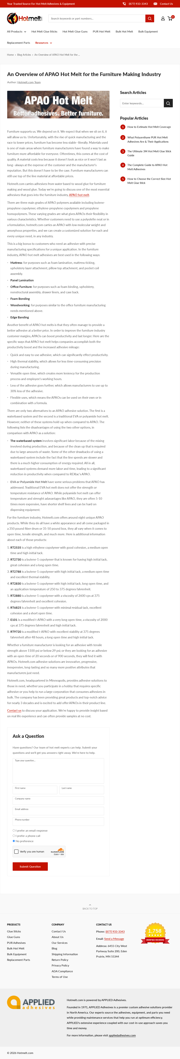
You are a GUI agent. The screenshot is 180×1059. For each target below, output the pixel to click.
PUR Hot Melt (101, 31)
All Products (14, 31)
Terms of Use (60, 976)
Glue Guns (13, 937)
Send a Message (114, 938)
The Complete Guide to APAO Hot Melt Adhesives (147, 167)
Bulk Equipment (148, 31)
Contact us (14, 710)
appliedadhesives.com (122, 1035)
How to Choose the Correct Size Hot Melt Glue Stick (149, 180)
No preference (24, 841)
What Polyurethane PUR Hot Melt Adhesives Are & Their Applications (148, 139)
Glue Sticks (14, 931)
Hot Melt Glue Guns (75, 31)
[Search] (149, 18)
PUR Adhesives (16, 942)
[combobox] (96, 18)
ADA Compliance (62, 971)
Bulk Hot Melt (124, 31)
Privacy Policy (60, 965)
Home (10, 54)
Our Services (60, 942)
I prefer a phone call (28, 835)
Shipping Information (65, 954)
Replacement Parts (18, 42)
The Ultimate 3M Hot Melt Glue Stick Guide (149, 153)
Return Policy (60, 959)
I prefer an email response (31, 830)
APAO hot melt (79, 195)
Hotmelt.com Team (29, 82)
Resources (41, 42)
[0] (170, 18)
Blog (54, 948)
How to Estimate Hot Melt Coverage (149, 126)
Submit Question (30, 866)
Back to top (90, 908)
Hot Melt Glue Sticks (44, 31)
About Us (57, 937)
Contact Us (166, 3)
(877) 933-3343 (135, 3)
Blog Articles (24, 54)
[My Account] (163, 18)
